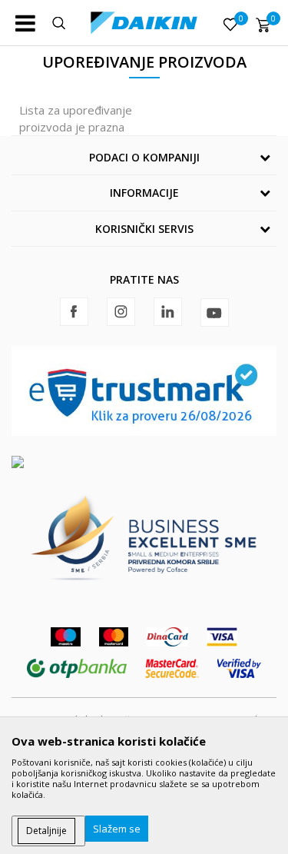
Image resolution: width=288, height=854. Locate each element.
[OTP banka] (77, 668)
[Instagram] (121, 311)
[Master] (114, 636)
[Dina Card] (167, 636)
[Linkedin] (168, 311)
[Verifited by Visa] (239, 668)
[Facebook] (74, 311)
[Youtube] (214, 312)
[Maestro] (66, 636)
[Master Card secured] (172, 668)
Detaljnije (46, 830)
